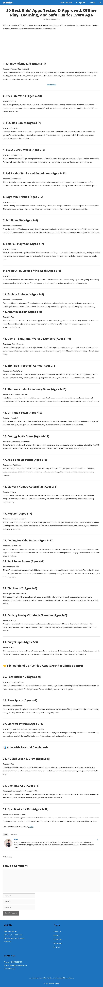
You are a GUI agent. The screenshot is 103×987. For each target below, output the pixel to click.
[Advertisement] (51, 46)
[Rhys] (8, 846)
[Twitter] (97, 839)
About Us (57, 931)
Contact (57, 935)
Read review (51, 84)
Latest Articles (66, 2)
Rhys (31, 827)
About (92, 2)
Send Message (9, 969)
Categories (80, 2)
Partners (57, 947)
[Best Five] (8, 2)
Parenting (8, 857)
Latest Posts (13, 834)
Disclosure (58, 943)
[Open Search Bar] (100, 2)
